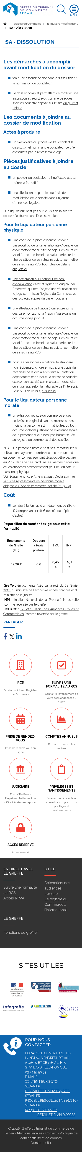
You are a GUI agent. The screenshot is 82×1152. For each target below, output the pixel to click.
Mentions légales (29, 1133)
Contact (51, 1133)
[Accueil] (5, 23)
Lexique (51, 894)
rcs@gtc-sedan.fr (41, 1110)
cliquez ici (20, 269)
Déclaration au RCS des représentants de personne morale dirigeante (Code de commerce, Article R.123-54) (39, 481)
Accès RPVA (13, 898)
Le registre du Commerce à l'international (55, 904)
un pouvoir (20, 177)
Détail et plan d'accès (56, 1115)
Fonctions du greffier (20, 932)
